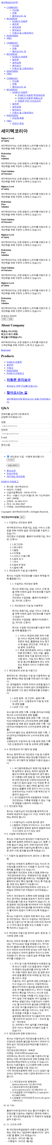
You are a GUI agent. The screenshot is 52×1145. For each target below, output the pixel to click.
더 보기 (11, 460)
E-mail (4, 437)
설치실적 (16, 27)
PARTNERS (12, 36)
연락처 (4, 430)
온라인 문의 (18, 123)
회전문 (15, 24)
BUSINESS (12, 18)
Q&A (9, 38)
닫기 (22, 517)
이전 (4, 319)
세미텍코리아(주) (9, 2)
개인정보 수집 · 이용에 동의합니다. (27, 456)
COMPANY (12, 7)
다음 (10, 319)
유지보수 (16, 30)
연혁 (14, 13)
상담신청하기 (13, 465)
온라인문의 (12, 473)
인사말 (15, 10)
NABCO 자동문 (19, 21)
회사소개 (11, 470)
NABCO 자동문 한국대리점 (31, 95)
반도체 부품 (18, 118)
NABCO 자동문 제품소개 (30, 98)
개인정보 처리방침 (16, 476)
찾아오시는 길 (19, 16)
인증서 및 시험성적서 (22, 33)
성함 (3, 422)
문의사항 (5, 445)
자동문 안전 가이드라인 (29, 101)
